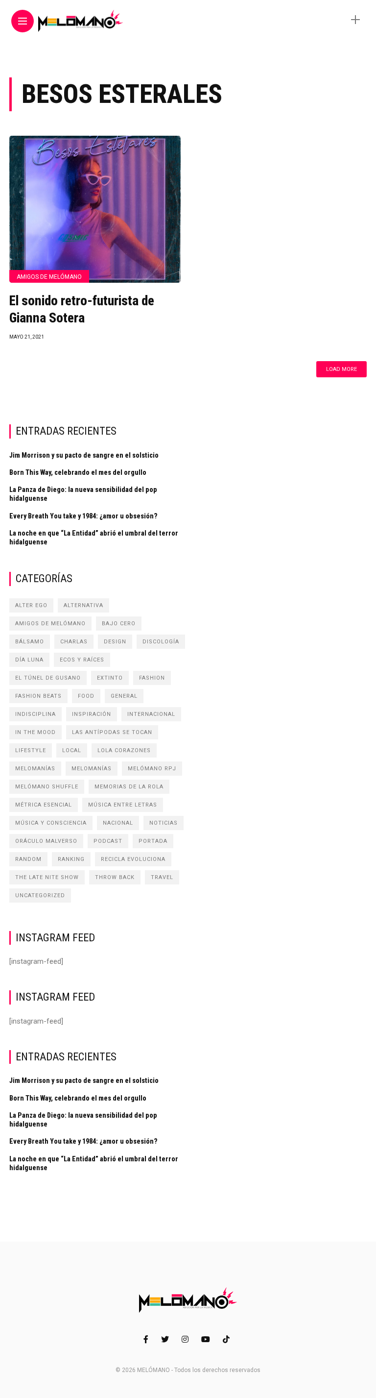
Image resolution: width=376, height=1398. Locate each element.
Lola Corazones (124, 750)
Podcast (108, 841)
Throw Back (115, 877)
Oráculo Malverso (46, 841)
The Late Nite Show (47, 877)
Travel (162, 877)
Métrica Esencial (43, 805)
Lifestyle (30, 750)
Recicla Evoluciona (133, 859)
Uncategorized (40, 895)
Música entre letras (122, 805)
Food (86, 696)
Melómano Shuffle (46, 787)
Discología (160, 641)
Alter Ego (31, 605)
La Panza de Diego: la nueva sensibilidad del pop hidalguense (83, 494)
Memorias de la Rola (129, 787)
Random (28, 859)
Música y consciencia (51, 823)
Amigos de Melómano (49, 276)
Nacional (118, 823)
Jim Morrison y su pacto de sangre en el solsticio (84, 455)
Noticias (163, 823)
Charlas (74, 641)
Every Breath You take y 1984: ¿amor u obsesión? (83, 516)
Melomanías (35, 768)
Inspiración (91, 714)
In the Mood (35, 732)
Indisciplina (35, 714)
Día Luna (29, 660)
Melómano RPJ (152, 768)
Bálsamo (29, 641)
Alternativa (83, 605)
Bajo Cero (119, 623)
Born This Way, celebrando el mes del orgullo (77, 472)
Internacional (151, 714)
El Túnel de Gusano (48, 678)
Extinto (110, 678)
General (124, 696)
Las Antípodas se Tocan (112, 732)
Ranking (71, 859)
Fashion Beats (38, 696)
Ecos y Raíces (82, 660)
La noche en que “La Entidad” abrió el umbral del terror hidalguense (93, 537)
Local (71, 750)
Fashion (152, 678)
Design (115, 641)
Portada (153, 841)
